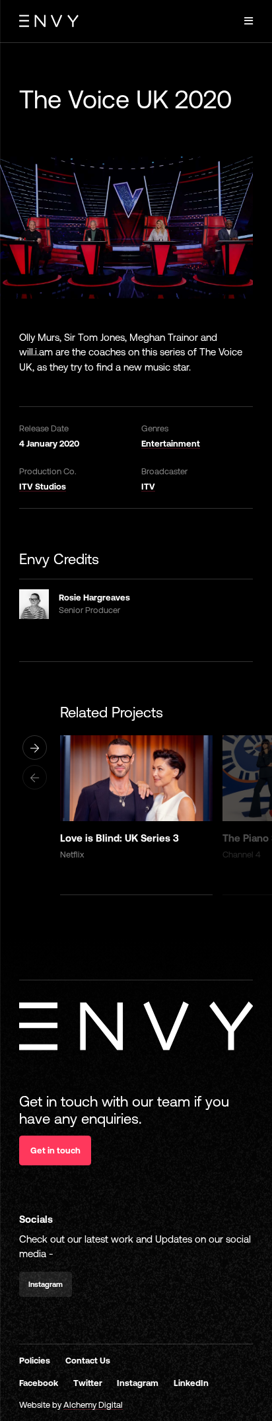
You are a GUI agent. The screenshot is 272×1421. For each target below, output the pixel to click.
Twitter (87, 1383)
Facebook (38, 1383)
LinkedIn (191, 1383)
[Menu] (248, 21)
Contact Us (87, 1361)
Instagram (137, 1383)
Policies (34, 1361)
